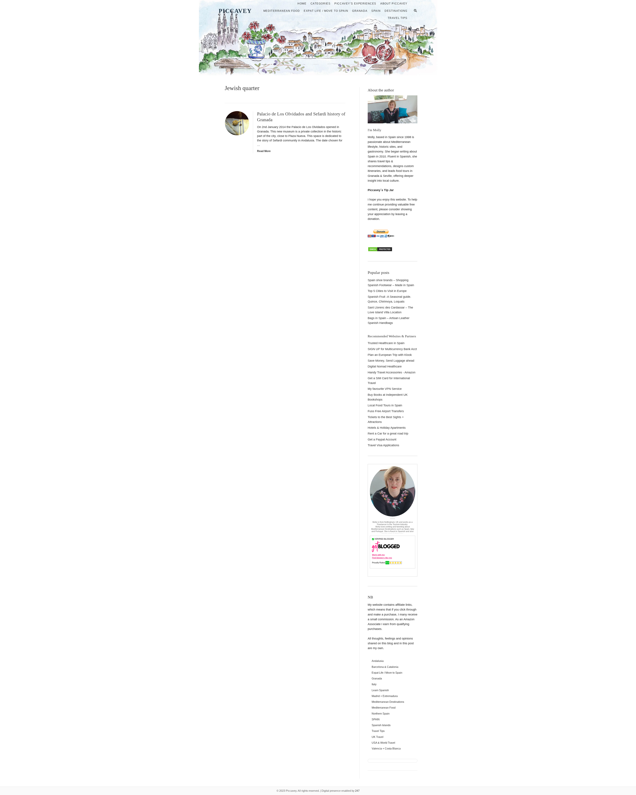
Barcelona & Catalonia (385, 667)
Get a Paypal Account (382, 439)
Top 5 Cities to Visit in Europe (387, 291)
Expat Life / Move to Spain (387, 672)
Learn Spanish (380, 690)
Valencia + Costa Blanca (386, 748)
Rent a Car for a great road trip (388, 433)
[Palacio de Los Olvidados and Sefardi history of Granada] (237, 123)
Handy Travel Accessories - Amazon (391, 372)
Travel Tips (378, 731)
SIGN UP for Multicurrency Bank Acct (392, 349)
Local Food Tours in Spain (385, 405)
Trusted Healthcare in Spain (386, 343)
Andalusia (378, 661)
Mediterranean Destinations (388, 701)
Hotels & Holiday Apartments (387, 427)
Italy (374, 684)
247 (357, 790)
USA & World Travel (383, 742)
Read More (264, 151)
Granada (377, 678)
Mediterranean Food (384, 707)
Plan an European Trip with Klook (390, 355)
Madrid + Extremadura (385, 696)
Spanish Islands (381, 725)
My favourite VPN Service (385, 388)
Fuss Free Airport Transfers (386, 411)
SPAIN (376, 719)
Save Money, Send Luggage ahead (391, 360)
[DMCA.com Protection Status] (380, 250)
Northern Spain (381, 713)
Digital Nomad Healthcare (385, 366)
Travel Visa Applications (383, 445)
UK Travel (377, 737)
